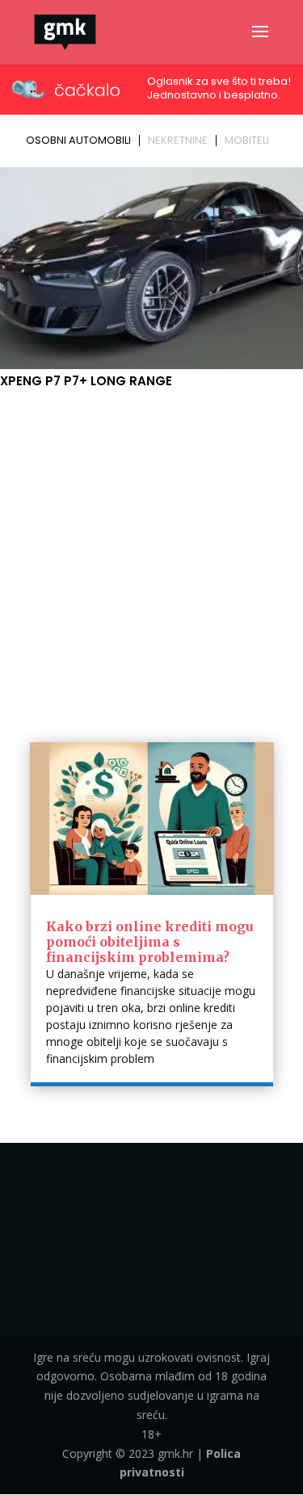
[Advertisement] (151, 551)
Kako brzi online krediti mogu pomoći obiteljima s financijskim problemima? (150, 941)
